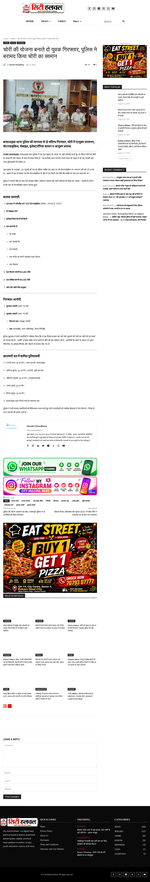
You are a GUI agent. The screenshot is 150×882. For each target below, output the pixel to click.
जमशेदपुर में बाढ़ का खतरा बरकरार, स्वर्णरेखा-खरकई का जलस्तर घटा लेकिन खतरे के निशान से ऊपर (49, 696)
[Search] (123, 21)
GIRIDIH (39, 655)
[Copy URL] (64, 72)
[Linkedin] (44, 72)
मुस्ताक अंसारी (31, 505)
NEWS (13, 43)
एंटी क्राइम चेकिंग (38, 501)
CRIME (12, 38)
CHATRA (71, 621)
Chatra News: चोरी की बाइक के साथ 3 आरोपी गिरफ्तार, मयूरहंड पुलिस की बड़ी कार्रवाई (82, 628)
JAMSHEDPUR (41, 689)
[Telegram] (98, 8)
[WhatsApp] (108, 8)
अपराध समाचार (26, 501)
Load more (123, 158)
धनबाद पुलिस (75, 501)
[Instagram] (94, 8)
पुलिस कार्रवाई (86, 501)
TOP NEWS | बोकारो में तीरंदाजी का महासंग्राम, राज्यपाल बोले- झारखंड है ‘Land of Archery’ (80, 696)
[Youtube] (113, 8)
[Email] (50, 72)
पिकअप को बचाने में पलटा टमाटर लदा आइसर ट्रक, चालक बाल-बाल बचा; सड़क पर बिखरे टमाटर (49, 662)
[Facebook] (89, 8)
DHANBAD (21, 43)
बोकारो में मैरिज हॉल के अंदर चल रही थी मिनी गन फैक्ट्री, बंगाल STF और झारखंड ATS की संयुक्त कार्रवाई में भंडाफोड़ (122, 197)
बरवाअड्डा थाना (8, 505)
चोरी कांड (55, 501)
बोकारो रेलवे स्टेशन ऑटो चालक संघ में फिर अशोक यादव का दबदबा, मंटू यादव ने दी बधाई (132, 113)
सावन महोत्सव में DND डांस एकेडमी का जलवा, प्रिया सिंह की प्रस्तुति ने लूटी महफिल (16, 628)
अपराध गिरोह (15, 501)
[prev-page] (5, 706)
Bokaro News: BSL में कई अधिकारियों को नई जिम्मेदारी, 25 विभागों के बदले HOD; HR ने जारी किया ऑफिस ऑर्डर (18, 662)
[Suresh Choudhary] (5, 64)
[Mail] (43, 445)
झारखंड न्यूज (65, 501)
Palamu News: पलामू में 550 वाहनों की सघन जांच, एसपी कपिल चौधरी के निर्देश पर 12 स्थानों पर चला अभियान (82, 662)
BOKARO (7, 621)
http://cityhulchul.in (34, 430)
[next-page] (10, 706)
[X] (103, 8)
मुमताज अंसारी (20, 505)
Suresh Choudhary (16, 65)
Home (5, 38)
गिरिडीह (48, 501)
